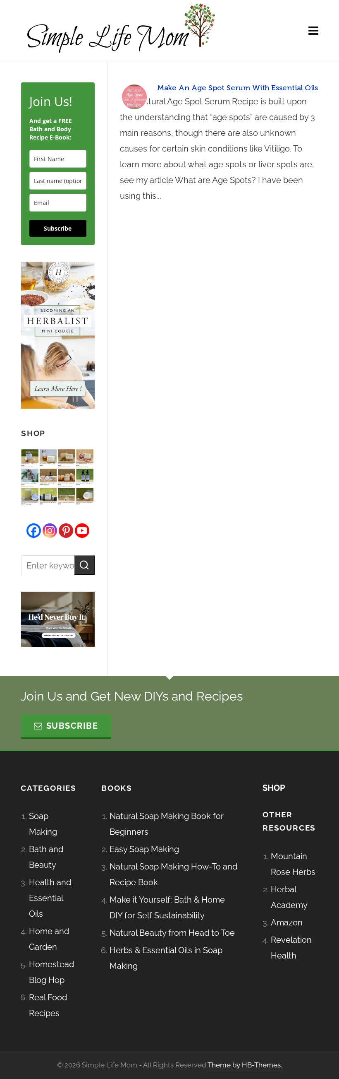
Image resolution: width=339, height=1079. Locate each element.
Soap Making (43, 824)
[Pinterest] (66, 530)
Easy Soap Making (144, 849)
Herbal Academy (289, 897)
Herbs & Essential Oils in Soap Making (166, 958)
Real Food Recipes (48, 1005)
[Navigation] (313, 31)
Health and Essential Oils (50, 898)
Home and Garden (49, 939)
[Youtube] (82, 530)
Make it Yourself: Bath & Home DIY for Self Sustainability (167, 907)
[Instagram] (50, 530)
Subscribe (58, 228)
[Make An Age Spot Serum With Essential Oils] (134, 96)
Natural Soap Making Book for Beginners (167, 824)
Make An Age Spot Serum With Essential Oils (237, 88)
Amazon (287, 922)
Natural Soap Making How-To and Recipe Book (173, 874)
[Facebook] (33, 530)
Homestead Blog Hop (51, 972)
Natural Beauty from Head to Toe (172, 933)
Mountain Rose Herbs (293, 864)
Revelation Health (291, 948)
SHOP (274, 788)
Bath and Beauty (46, 857)
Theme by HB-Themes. (245, 1065)
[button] (84, 565)
